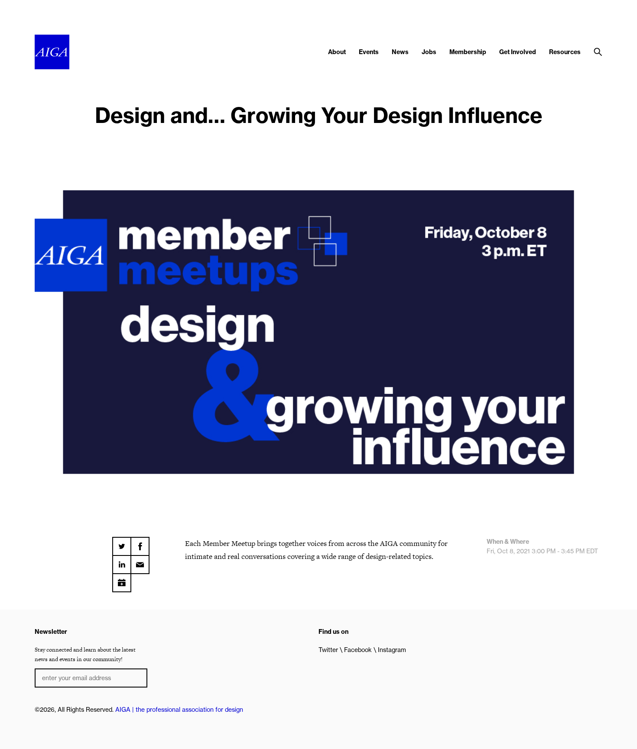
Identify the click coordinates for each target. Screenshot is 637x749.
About (337, 52)
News (400, 52)
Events (369, 52)
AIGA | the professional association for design (179, 709)
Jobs (429, 52)
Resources (565, 52)
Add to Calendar (121, 579)
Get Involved (517, 52)
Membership (467, 52)
